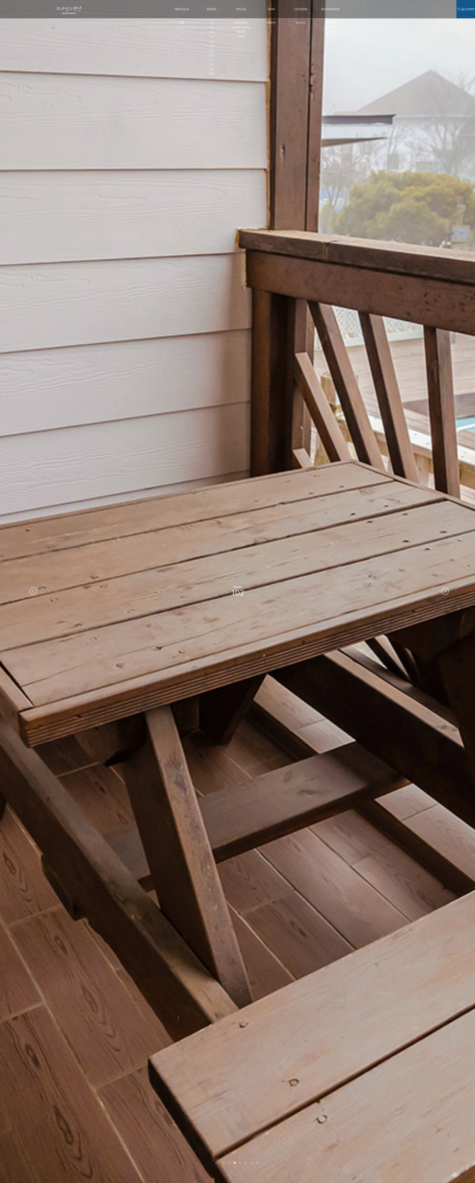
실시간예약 (330, 27)
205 (211, 55)
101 (211, 23)
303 (211, 69)
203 (211, 50)
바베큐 (241, 36)
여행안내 (270, 23)
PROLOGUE (182, 9)
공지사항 (330, 32)
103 (211, 32)
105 (211, 36)
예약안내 (330, 23)
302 (211, 64)
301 (211, 60)
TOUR (271, 9)
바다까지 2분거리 (241, 27)
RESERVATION (330, 9)
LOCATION (300, 9)
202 (211, 46)
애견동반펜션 (241, 23)
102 (211, 27)
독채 (211, 74)
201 (211, 41)
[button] (218, 1163)
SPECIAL (241, 9)
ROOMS (212, 9)
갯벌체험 (241, 32)
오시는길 (300, 23)
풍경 (182, 23)
